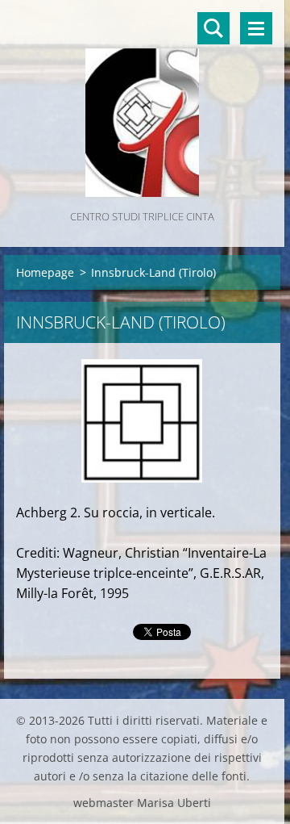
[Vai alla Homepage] (142, 103)
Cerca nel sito (213, 28)
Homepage (45, 272)
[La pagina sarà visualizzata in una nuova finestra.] (141, 421)
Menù (256, 28)
